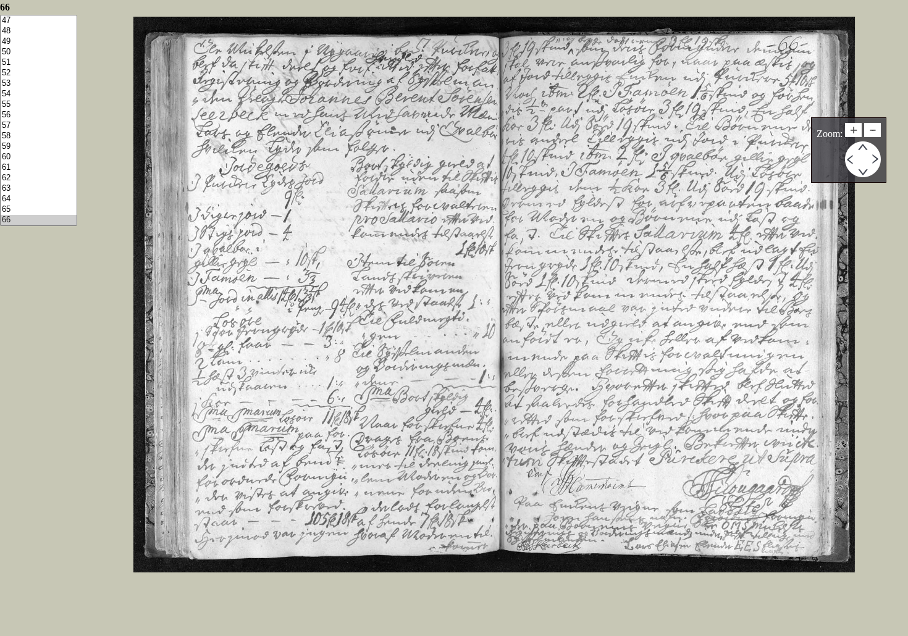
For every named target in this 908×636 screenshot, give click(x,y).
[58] (39, 136)
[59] (39, 146)
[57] (39, 125)
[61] (39, 167)
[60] (39, 157)
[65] (39, 209)
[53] (39, 83)
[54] (39, 94)
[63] (39, 188)
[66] (39, 220)
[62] (39, 178)
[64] (39, 199)
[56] (39, 115)
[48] (39, 31)
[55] (39, 104)
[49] (39, 41)
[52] (39, 73)
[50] (39, 52)
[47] (39, 20)
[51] (39, 62)
